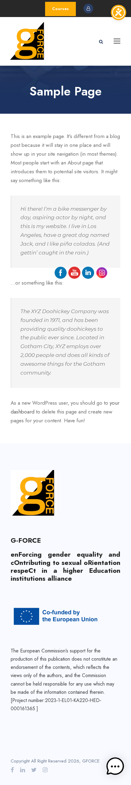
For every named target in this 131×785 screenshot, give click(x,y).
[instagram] (45, 770)
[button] (115, 768)
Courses (60, 9)
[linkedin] (22, 770)
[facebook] (12, 770)
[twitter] (34, 770)
